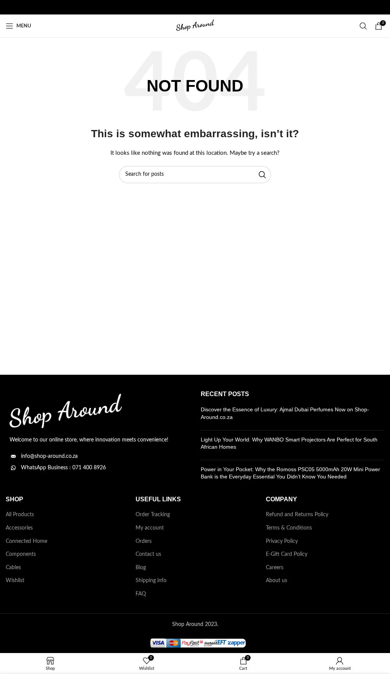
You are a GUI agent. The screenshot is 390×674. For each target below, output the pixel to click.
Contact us (148, 554)
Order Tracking (153, 514)
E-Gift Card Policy (286, 554)
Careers (274, 567)
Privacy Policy (282, 541)
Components (21, 554)
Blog (141, 567)
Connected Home (26, 541)
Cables (13, 567)
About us (276, 580)
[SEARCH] (262, 174)
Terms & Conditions (289, 528)
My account (150, 528)
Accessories (19, 528)
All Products (20, 514)
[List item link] (97, 456)
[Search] (363, 26)
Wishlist (15, 580)
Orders (144, 541)
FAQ (141, 594)
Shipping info (151, 580)
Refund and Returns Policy (297, 514)
